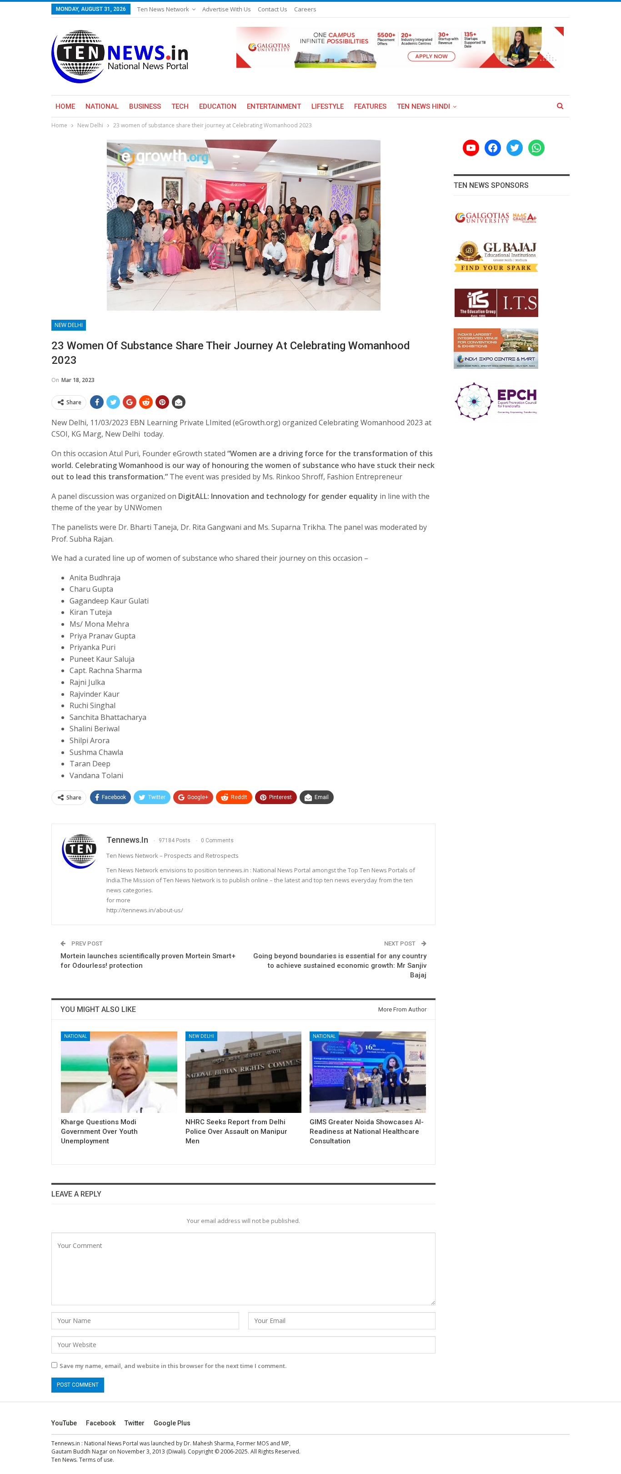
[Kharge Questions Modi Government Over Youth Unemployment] (119, 1072)
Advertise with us (226, 9)
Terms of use (96, 1460)
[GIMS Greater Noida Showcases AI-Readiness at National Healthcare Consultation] (368, 1072)
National (102, 106)
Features (370, 106)
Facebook (100, 1423)
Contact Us (272, 9)
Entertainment (274, 106)
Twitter (135, 1423)
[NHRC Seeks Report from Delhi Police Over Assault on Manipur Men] (243, 1072)
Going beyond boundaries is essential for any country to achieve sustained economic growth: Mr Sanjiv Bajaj (339, 965)
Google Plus (172, 1423)
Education (217, 106)
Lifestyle (327, 106)
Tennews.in (65, 1443)
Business (145, 106)
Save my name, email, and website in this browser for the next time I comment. (173, 1366)
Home (65, 106)
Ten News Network (163, 9)
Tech (180, 106)
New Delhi (69, 325)
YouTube (64, 1423)
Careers (305, 9)
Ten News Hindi (423, 106)
